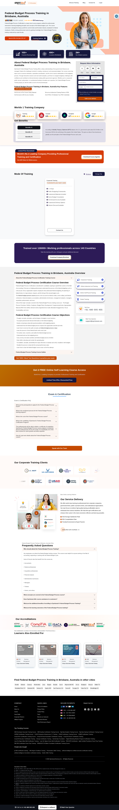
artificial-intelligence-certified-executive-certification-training (77, 750)
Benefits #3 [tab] (29, 136)
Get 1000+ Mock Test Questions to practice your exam (35, 358)
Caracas (29, 684)
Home (15, 706)
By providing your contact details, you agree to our (91, 93)
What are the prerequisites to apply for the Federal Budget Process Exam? (35, 405)
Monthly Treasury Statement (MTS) (61, 129)
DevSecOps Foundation (59, 738)
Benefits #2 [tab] (29, 132)
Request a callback (48, 807)
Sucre (61, 684)
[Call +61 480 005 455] (116, 16)
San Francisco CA (58, 688)
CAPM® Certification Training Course (23, 734)
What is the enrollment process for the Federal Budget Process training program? (34, 411)
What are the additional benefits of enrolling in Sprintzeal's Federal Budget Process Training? (52, 603)
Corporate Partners (19, 717)
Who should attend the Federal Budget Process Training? (41, 549)
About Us (16, 709)
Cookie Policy (40, 711)
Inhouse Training (74, 2)
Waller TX (97, 684)
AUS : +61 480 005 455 (69, 718)
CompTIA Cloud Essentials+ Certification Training (49, 736)
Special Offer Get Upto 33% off (17, 38)
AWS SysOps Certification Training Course (48, 732)
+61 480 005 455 (94, 310)
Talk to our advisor (90, 98)
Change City (98, 174)
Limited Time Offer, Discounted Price (59, 380)
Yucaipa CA (75, 688)
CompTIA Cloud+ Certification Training (73, 736)
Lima (43, 684)
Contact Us (92, 2)
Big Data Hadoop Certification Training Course (91, 732)
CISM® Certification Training (85, 734)
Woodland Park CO (20, 688)
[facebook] (85, 709)
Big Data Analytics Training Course (69, 732)
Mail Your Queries (68, 807)
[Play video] (36, 513)
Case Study (17, 714)
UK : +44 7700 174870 (69, 712)
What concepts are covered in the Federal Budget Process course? (44, 595)
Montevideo (37, 684)
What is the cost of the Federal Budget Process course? (32, 416)
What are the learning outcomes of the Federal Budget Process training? (46, 607)
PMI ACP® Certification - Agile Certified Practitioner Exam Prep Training (84, 741)
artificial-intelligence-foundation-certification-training (27, 753)
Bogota (49, 684)
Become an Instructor (42, 717)
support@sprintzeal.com (94, 321)
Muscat (90, 684)
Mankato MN (31, 688)
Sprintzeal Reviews (42, 719)
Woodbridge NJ (94, 688)
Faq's (38, 714)
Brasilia (55, 684)
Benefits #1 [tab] (29, 127)
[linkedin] (98, 709)
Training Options (38, 38)
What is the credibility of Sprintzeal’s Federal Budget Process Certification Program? (33, 421)
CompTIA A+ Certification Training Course (25, 736)
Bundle (17, 684)
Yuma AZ (67, 688)
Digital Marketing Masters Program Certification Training (80, 738)
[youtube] (92, 709)
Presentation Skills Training (54, 750)
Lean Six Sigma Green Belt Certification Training (52, 741)
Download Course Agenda (91, 157)
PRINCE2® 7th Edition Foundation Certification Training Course (53, 743)
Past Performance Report (43, 722)
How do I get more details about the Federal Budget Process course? (33, 436)
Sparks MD (48, 688)
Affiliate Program (18, 719)
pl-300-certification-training (21, 750)
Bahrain (23, 684)
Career (16, 711)
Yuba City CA (84, 688)
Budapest (83, 684)
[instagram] (95, 709)
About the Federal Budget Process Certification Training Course (35, 278)
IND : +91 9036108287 (69, 715)
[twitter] (88, 709)
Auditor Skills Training (47, 753)
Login (100, 2)
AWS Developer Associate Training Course (25, 732)
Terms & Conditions (42, 706)
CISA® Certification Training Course (68, 734)
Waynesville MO (69, 684)
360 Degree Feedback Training (37, 750)
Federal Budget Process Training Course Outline (31, 352)
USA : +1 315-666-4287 (69, 710)
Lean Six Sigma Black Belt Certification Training (26, 741)
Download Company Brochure (59, 257)
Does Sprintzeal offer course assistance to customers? (40, 599)
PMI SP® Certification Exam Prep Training (25, 743)
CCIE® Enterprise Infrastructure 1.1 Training (46, 734)
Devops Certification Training (43, 738)
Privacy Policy (86, 94)
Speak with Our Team (59, 448)
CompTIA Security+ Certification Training (24, 738)
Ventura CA (40, 688)
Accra (77, 684)
